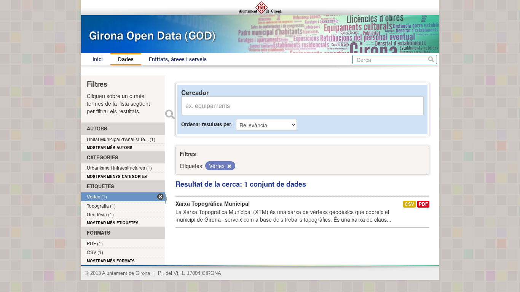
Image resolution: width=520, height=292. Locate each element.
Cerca (431, 59)
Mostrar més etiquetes (113, 222)
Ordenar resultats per (206, 124)
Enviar (169, 114)
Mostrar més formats (111, 260)
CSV (409, 204)
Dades (126, 59)
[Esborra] (228, 166)
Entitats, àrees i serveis (178, 59)
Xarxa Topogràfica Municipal (212, 203)
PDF (423, 204)
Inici (98, 59)
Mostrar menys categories (117, 176)
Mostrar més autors (109, 147)
